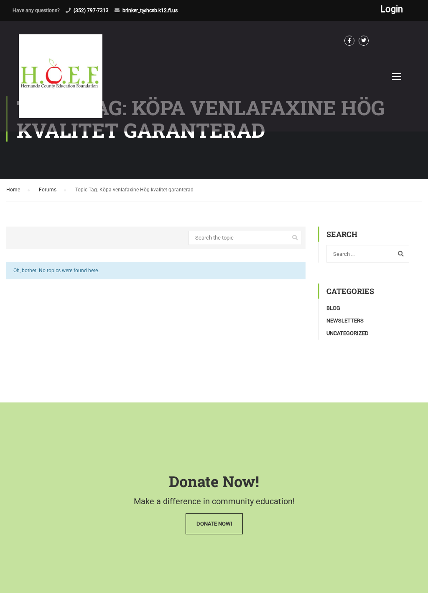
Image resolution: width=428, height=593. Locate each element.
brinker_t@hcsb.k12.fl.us (150, 10)
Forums (47, 190)
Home (13, 190)
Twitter (364, 41)
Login (391, 9)
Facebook (349, 41)
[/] (60, 82)
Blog (333, 308)
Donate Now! (214, 524)
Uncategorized (347, 333)
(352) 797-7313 (91, 10)
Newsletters (345, 320)
